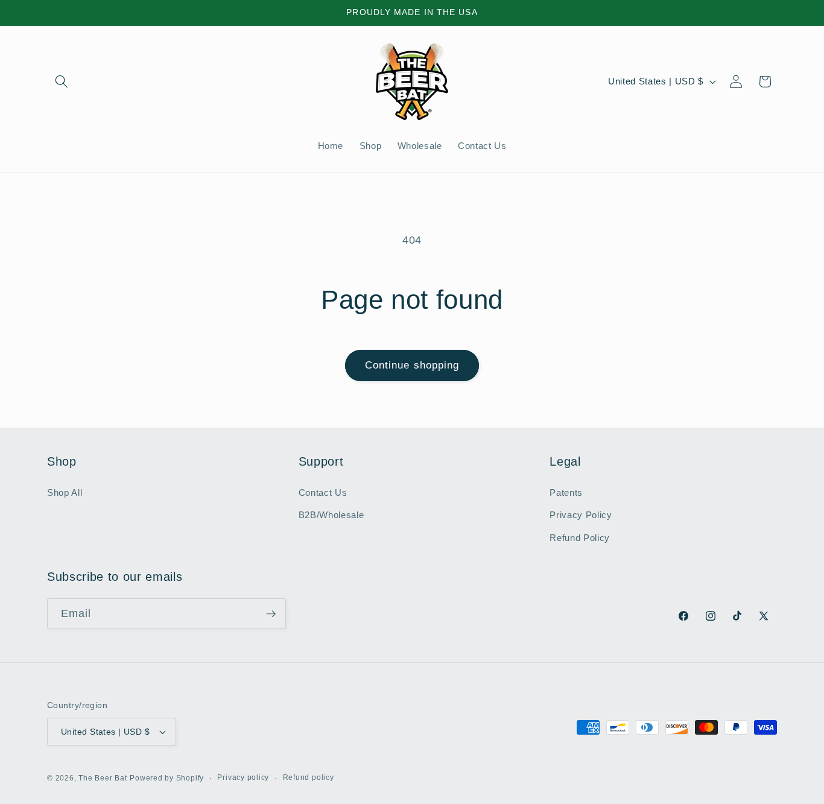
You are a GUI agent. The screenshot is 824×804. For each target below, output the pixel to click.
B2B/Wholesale (331, 515)
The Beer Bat (102, 778)
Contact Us (323, 492)
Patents (566, 492)
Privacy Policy (581, 515)
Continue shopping (412, 364)
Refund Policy (580, 538)
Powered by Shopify (167, 778)
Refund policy (308, 777)
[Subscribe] (270, 614)
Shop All (64, 492)
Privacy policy (243, 777)
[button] (61, 81)
